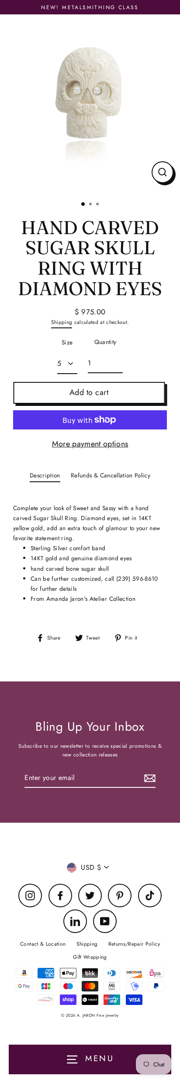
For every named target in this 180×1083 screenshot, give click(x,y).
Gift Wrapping (90, 956)
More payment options (90, 444)
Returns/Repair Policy (134, 943)
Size (67, 342)
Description (45, 475)
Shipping (62, 322)
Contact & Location (43, 943)
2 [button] (91, 205)
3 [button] (98, 205)
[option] (90, 104)
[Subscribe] (149, 778)
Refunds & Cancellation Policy (110, 475)
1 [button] (83, 204)
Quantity (105, 341)
